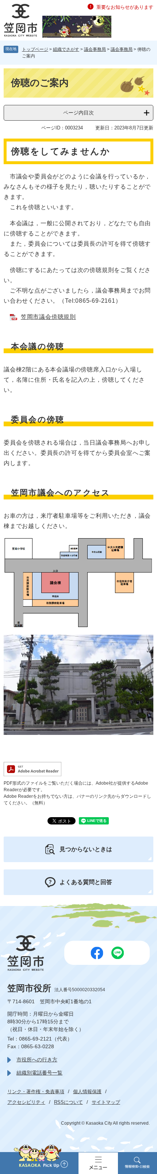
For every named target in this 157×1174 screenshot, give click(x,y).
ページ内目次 (78, 113)
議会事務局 (95, 49)
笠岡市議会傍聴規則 (48, 317)
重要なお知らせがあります (124, 7)
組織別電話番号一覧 (39, 1073)
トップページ (35, 49)
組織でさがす (66, 49)
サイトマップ (106, 1102)
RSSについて (68, 1102)
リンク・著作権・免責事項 (35, 1091)
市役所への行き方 (36, 1059)
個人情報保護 (87, 1091)
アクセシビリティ (26, 1102)
